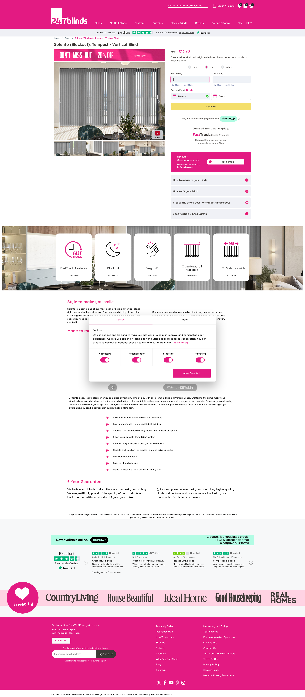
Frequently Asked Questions (219, 637)
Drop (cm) (218, 73)
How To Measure (165, 637)
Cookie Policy (180, 342)
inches (229, 67)
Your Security (210, 631)
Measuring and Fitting (215, 626)
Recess (182, 96)
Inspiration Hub (164, 631)
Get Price (211, 106)
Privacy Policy (211, 664)
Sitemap (160, 642)
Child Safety (210, 642)
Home (57, 38)
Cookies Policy (211, 669)
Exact (222, 96)
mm (195, 67)
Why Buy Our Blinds (167, 659)
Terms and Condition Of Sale (219, 653)
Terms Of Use (210, 659)
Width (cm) (176, 73)
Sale (67, 38)
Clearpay (161, 669)
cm (211, 67)
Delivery (160, 648)
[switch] (136, 360)
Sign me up (106, 654)
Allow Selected (191, 373)
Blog (158, 664)
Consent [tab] (120, 319)
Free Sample (227, 161)
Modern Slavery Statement (218, 675)
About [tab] (184, 319)
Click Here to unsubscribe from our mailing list (85, 661)
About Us (161, 653)
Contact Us (61, 640)
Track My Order (164, 626)
